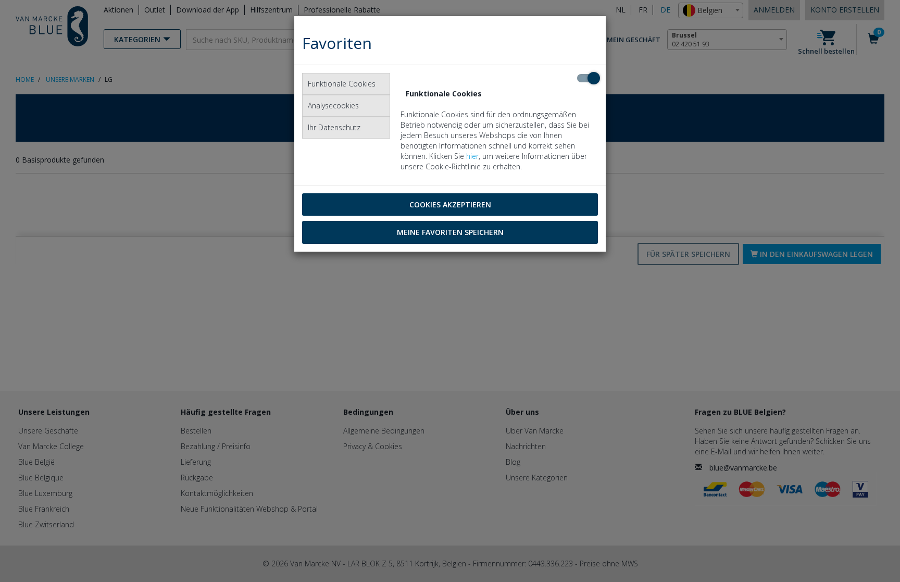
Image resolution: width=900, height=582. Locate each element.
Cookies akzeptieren (450, 204)
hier (472, 156)
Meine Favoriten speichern (450, 232)
